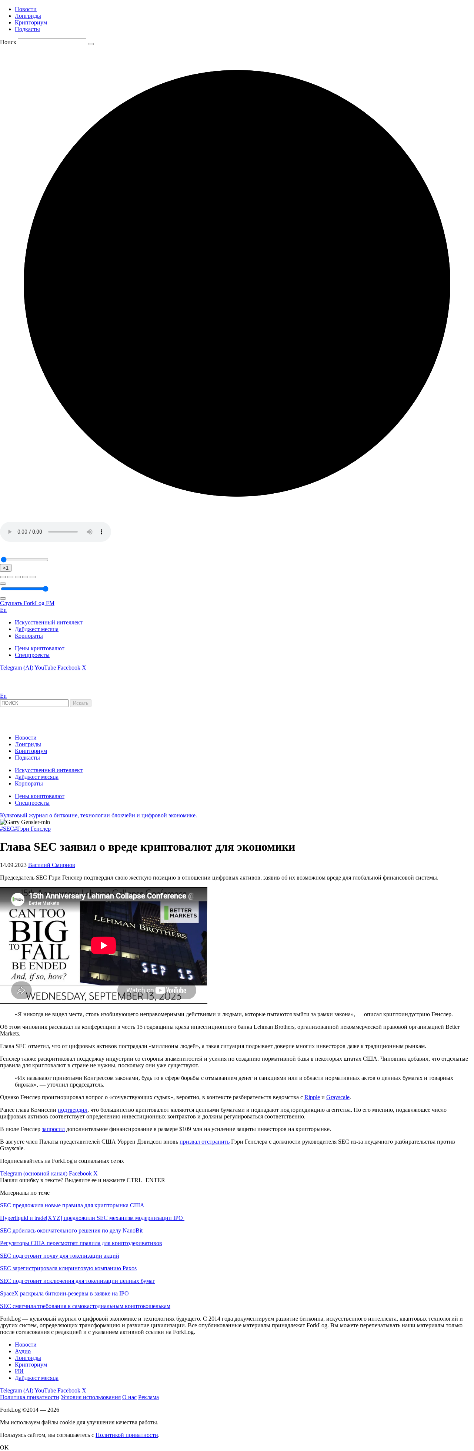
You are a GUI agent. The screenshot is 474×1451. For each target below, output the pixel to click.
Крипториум (31, 22)
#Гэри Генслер (32, 828)
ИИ (19, 1371)
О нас (129, 1397)
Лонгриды (28, 16)
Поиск (8, 42)
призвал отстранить (205, 1141)
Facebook (68, 667)
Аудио (23, 1351)
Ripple (312, 1097)
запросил (53, 1129)
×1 (6, 568)
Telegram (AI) (16, 667)
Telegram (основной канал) (33, 1173)
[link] (20, 689)
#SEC (7, 828)
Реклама (148, 1397)
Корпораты (29, 636)
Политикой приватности (127, 1435)
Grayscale (338, 1097)
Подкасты (27, 29)
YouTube (45, 667)
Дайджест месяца (37, 629)
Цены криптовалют (39, 648)
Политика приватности (29, 1397)
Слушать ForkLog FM (27, 603)
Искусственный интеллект (49, 622)
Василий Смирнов (51, 865)
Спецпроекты (32, 655)
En (3, 610)
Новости (26, 9)
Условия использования (91, 1397)
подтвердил (72, 1110)
